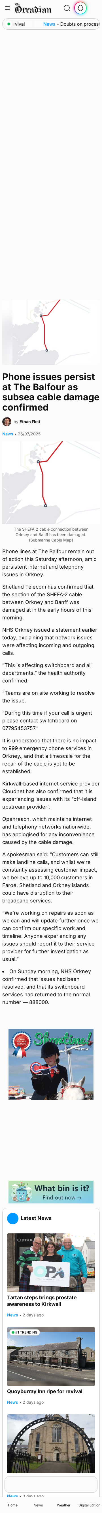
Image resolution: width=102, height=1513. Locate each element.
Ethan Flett (30, 421)
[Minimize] (94, 1480)
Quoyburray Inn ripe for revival (44, 1391)
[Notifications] (80, 8)
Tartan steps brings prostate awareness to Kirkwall (42, 1300)
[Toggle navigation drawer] (7, 8)
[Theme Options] (94, 8)
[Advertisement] (51, 1140)
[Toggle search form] (67, 8)
